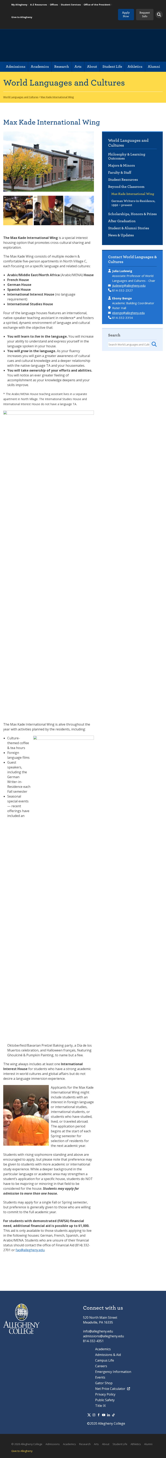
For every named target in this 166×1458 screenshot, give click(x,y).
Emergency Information (113, 1371)
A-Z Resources (38, 4)
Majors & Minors (121, 165)
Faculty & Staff (119, 172)
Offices (54, 4)
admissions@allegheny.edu (103, 1336)
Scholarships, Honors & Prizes (132, 214)
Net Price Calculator (110, 1388)
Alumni (154, 67)
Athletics (135, 67)
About (92, 67)
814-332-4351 (93, 1341)
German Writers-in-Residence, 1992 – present (133, 203)
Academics (40, 67)
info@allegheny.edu (98, 1331)
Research (61, 67)
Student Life (112, 67)
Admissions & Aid (108, 1354)
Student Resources (123, 180)
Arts (77, 67)
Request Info (144, 14)
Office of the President (97, 4)
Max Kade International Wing (132, 193)
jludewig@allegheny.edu (129, 285)
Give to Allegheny (21, 17)
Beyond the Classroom (126, 187)
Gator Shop (104, 1383)
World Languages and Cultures (128, 142)
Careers (101, 1366)
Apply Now (126, 14)
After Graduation (122, 221)
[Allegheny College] (50, 45)
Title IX (100, 1405)
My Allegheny (19, 4)
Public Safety (105, 1400)
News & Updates (121, 235)
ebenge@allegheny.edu (128, 313)
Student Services (71, 4)
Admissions (15, 67)
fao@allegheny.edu (30, 1250)
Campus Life (104, 1360)
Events (100, 1377)
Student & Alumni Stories (128, 228)
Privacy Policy (105, 1394)
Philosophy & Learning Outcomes (126, 156)
